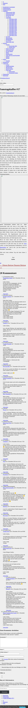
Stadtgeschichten (10, 66)
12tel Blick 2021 (13, 26)
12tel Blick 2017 (13, 31)
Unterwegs (5, 63)
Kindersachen (9, 54)
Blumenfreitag (9, 39)
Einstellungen (22, 707)
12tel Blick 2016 (13, 32)
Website (2, 656)
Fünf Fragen (12, 71)
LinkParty (5, 11)
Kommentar (3, 637)
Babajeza (5, 506)
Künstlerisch (6, 62)
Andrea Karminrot (10, 578)
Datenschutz (6, 74)
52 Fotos (8, 36)
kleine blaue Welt (7, 423)
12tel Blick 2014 (13, 35)
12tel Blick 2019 (13, 28)
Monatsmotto (9, 38)
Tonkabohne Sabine (7, 278)
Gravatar (6, 659)
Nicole (4, 410)
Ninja (25, 243)
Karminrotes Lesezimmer (9, 7)
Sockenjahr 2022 (10, 15)
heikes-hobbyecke (7, 548)
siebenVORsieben (7, 378)
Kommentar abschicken (6, 670)
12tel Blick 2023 (13, 23)
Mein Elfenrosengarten (8, 487)
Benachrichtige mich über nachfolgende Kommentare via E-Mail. (10, 664)
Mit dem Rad (9, 67)
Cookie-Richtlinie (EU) (8, 698)
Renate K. (8, 589)
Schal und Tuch (9, 50)
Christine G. (6, 441)
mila (4, 461)
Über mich (8, 70)
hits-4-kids (5, 515)
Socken (7, 44)
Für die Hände (9, 51)
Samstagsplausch (7, 9)
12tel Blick (8, 17)
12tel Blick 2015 (13, 34)
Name (2, 649)
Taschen (8, 60)
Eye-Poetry (8, 40)
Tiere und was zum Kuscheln (13, 55)
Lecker (7, 64)
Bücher (7, 58)
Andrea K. (5, 323)
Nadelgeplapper (6, 8)
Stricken (5, 43)
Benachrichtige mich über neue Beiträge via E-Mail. (14, 667)
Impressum (5, 75)
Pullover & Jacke (10, 48)
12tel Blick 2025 (13, 20)
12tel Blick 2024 (13, 21)
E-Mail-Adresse (4, 652)
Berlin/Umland (9, 69)
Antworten (5, 293)
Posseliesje (5, 474)
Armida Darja (6, 531)
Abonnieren (4, 692)
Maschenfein (3, 247)
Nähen (4, 59)
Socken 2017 (12, 47)
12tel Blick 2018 (13, 30)
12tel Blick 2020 (13, 27)
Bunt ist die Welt (10, 42)
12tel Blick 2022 (13, 24)
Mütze (7, 52)
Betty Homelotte (7, 394)
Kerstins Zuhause (7, 296)
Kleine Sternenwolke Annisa (10, 613)
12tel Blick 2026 (13, 19)
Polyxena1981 (6, 366)
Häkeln (7, 56)
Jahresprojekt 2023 (10, 13)
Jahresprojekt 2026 (10, 12)
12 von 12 (8, 16)
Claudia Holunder (7, 344)
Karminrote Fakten (13, 73)
